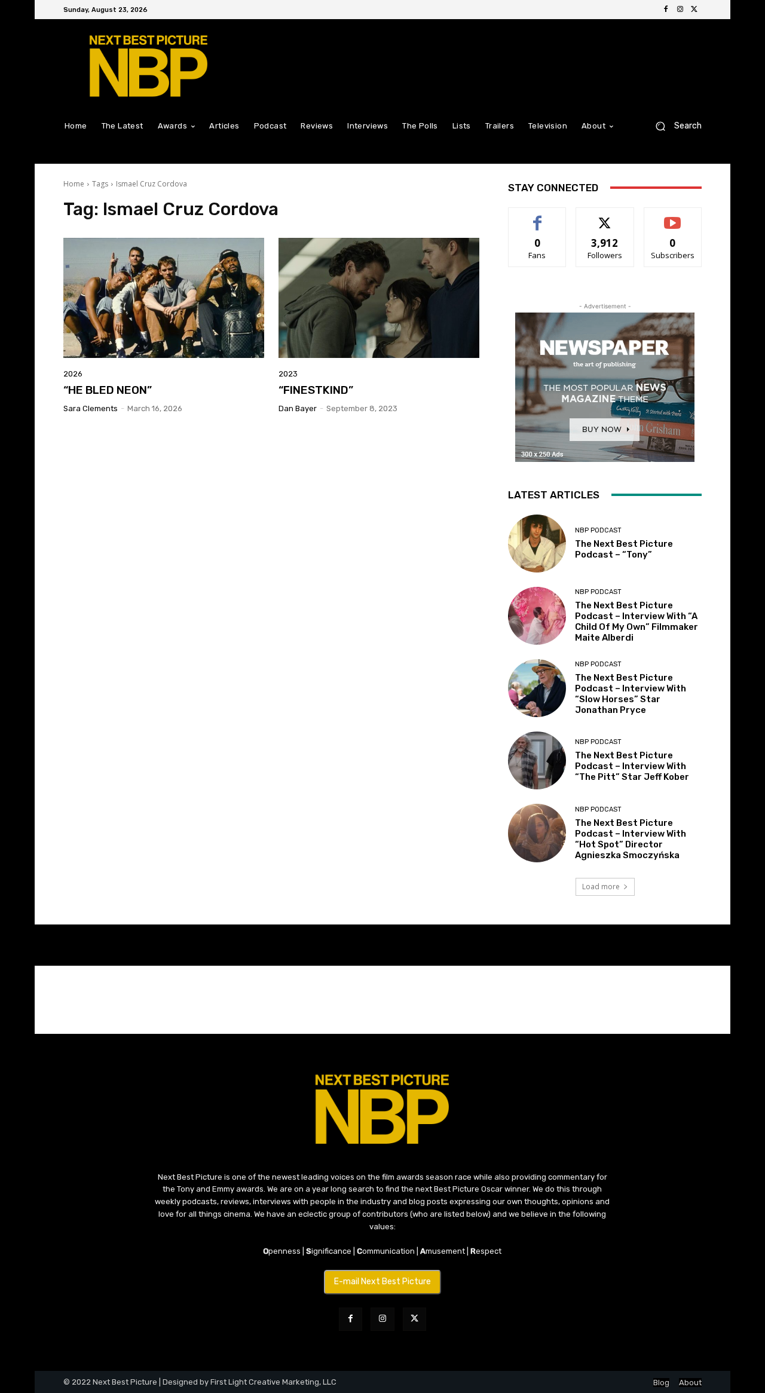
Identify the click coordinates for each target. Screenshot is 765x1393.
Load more (601, 886)
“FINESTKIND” (316, 390)
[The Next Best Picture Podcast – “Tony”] (537, 543)
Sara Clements (90, 408)
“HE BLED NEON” (107, 390)
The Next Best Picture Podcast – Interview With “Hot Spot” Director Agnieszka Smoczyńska (630, 839)
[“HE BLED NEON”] (163, 298)
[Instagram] (680, 9)
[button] (674, 126)
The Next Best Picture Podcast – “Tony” (624, 549)
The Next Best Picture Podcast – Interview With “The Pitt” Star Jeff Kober (632, 766)
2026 (72, 374)
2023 (288, 374)
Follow (605, 216)
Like (537, 216)
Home (73, 184)
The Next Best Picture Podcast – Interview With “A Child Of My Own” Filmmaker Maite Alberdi (636, 621)
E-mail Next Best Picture (382, 1281)
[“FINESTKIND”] (379, 298)
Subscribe (672, 216)
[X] (694, 9)
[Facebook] (666, 9)
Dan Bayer (298, 408)
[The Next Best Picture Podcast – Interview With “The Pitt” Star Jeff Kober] (537, 760)
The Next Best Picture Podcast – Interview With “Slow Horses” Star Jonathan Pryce (630, 693)
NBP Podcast (598, 530)
